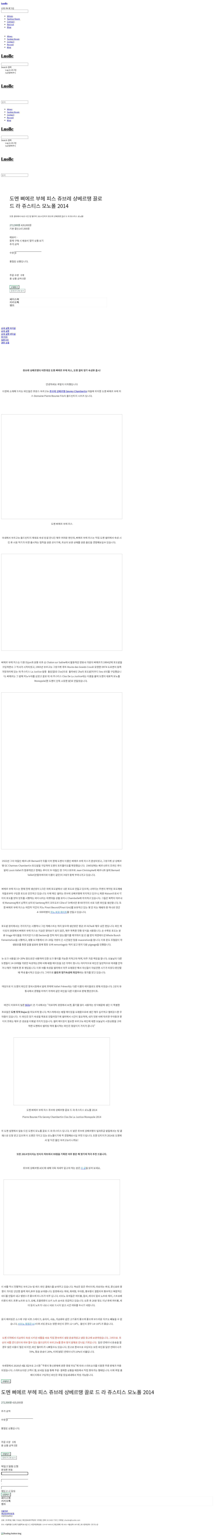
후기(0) (4, 336)
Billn (27, 1005)
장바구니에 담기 (9, 1457)
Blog (9, 27)
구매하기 (6, 1381)
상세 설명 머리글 (8, 328)
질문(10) (5, 339)
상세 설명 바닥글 (8, 333)
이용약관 (4, 1511)
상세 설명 (5, 331)
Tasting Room (13, 19)
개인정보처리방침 (7, 1513)
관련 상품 (5, 342)
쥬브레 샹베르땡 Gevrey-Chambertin (68, 391)
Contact (10, 21)
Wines (10, 16)
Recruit (10, 24)
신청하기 (6, 1494)
